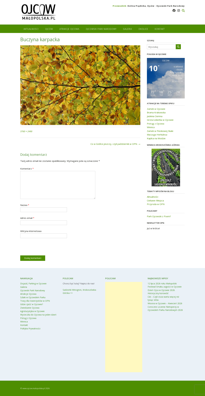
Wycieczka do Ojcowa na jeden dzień (38, 314)
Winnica (151, 127)
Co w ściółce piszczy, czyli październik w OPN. (115, 143)
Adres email (27, 217)
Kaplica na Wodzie (156, 138)
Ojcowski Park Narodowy (101, 29)
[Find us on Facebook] (174, 10)
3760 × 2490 (26, 131)
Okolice (143, 29)
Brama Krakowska (156, 112)
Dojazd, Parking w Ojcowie (33, 283)
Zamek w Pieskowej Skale (160, 130)
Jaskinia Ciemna (154, 116)
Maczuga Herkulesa (157, 134)
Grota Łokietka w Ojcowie (160, 119)
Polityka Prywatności (30, 328)
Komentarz (27, 168)
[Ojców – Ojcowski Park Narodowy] (38, 12)
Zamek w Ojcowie (156, 108)
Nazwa (24, 205)
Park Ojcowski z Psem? (159, 216)
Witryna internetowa (30, 231)
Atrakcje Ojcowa (69, 29)
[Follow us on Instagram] (178, 10)
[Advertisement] (123, 327)
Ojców (49, 29)
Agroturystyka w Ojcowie (32, 311)
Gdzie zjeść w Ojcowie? (31, 304)
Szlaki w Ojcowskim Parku (32, 297)
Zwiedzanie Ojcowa (29, 307)
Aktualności (31, 29)
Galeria (127, 29)
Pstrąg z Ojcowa (155, 123)
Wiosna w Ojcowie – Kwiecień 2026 (165, 303)
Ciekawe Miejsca (155, 200)
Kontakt (160, 29)
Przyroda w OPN (155, 204)
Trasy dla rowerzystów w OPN (35, 300)
